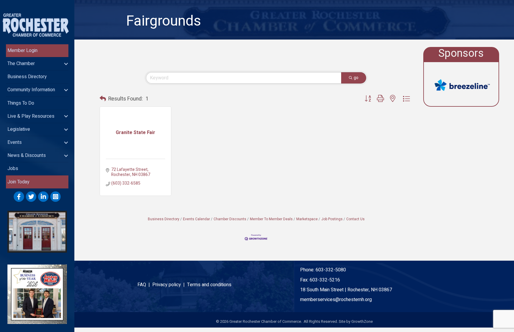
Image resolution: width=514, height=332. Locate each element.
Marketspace (307, 219)
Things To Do (20, 103)
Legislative (18, 129)
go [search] (356, 78)
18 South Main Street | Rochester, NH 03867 (346, 289)
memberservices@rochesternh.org (336, 299)
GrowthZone (362, 321)
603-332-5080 (331, 269)
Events (14, 142)
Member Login (22, 50)
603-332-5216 (325, 280)
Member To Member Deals (271, 219)
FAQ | (144, 284)
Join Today (18, 181)
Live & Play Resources (30, 116)
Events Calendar (196, 219)
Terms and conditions (209, 284)
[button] (103, 99)
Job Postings (332, 219)
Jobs (12, 168)
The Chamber (21, 63)
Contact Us (355, 219)
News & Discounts (26, 155)
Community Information (31, 89)
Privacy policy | (169, 284)
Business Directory (27, 76)
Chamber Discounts (230, 219)
